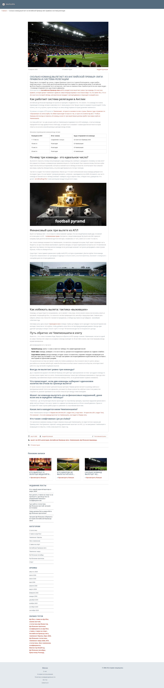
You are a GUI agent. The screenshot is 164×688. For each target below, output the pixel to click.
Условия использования (45, 674)
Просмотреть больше (38, 477)
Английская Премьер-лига (37, 548)
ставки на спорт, (41, 631)
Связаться (45, 683)
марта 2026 (33, 589)
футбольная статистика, (38, 638)
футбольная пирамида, (88, 440)
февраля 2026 (33, 593)
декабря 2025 (33, 600)
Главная (4, 11)
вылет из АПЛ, (36, 440)
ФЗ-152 (45, 680)
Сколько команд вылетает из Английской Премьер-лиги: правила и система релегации (96, 473)
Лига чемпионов (34, 541)
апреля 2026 (33, 586)
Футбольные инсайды (36, 555)
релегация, (45, 440)
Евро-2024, (47, 636)
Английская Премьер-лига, (59, 440)
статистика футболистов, (38, 624)
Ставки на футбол (35, 534)
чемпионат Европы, (36, 636)
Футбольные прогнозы (36, 558)
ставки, (32, 631)
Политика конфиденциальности (45, 677)
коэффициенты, (35, 645)
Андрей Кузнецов (102, 69)
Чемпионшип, (75, 440)
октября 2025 (33, 607)
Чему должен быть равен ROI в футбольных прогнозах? (40, 512)
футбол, (32, 619)
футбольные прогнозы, (37, 626)
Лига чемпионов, (45, 643)
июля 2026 (32, 575)
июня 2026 (32, 579)
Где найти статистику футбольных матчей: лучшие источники (39, 506)
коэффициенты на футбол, (39, 629)
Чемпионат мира (34, 551)
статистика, (33, 643)
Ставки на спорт (34, 544)
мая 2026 (32, 582)
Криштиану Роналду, (36, 652)
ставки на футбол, (42, 619)
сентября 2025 (34, 610)
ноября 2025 (33, 603)
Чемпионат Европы (35, 537)
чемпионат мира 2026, (37, 641)
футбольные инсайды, (37, 650)
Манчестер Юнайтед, (37, 648)
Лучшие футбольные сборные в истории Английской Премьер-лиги (40, 518)
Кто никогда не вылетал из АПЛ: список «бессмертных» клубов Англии (65, 473)
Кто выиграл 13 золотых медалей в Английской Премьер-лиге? (40, 473)
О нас (45, 671)
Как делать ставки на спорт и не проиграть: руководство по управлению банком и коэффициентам (41, 497)
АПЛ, (47, 641)
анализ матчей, (35, 622)
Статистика (33, 530)
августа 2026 (33, 572)
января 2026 (33, 596)
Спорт (31, 562)
